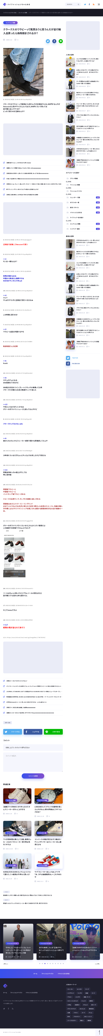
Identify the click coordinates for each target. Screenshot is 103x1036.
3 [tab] (44, 963)
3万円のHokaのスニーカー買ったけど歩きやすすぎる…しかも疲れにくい (26, 702)
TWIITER (75, 358)
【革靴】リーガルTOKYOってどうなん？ (16, 681)
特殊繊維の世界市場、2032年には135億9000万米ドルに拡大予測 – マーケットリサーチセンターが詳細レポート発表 (34, 697)
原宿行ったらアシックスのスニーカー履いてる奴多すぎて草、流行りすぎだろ (25, 903)
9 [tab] (60, 963)
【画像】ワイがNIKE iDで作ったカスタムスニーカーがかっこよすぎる (16, 808)
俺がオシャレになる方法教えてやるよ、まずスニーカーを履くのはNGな (87, 94)
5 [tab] (50, 963)
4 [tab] (47, 963)
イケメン (76, 1012)
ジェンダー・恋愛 (84, 197)
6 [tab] (52, 963)
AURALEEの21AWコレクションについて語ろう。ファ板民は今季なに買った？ (17, 873)
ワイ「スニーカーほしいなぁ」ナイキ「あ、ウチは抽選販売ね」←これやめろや (48, 874)
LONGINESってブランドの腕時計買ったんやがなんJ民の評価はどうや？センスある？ (48, 809)
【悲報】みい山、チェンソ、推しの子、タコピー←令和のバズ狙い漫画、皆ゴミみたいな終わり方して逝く (34, 184)
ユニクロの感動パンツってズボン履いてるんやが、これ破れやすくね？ (87, 60)
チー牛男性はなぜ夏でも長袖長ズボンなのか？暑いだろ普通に (87, 82)
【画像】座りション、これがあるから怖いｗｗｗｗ (18, 163)
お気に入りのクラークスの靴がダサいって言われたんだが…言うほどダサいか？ (87, 72)
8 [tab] (58, 963)
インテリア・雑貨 (84, 229)
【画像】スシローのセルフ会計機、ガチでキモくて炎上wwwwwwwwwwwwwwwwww (30, 713)
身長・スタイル (84, 207)
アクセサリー (77, 1016)
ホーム (35, 973)
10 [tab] (63, 963)
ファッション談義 (75, 185)
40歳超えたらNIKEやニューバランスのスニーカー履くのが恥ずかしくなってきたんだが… (88, 140)
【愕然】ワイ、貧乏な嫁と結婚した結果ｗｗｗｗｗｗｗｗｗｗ (20, 707)
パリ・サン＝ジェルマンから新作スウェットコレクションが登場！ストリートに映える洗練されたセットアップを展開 (34, 686)
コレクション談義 (10, 23)
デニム (90, 1012)
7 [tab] (55, 963)
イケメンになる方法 (84, 212)
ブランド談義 (74, 178)
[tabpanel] (18, 942)
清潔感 (89, 1020)
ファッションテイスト (76, 191)
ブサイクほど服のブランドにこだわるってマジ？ (87, 116)
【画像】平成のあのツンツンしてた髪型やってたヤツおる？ (87, 161)
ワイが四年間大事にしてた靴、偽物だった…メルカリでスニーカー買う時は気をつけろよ (17, 842)
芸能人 (82, 1020)
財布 (68, 1016)
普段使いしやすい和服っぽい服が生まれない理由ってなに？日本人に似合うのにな (27, 895)
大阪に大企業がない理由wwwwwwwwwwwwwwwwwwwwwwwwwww (27, 178)
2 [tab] (42, 963)
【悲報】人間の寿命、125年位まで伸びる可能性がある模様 (22, 194)
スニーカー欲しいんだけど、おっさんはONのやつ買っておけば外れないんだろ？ (87, 106)
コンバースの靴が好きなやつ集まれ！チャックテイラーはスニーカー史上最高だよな (48, 842)
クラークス (7, 722)
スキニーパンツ (88, 1016)
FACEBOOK (76, 363)
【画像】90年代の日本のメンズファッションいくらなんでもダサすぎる (51, 948)
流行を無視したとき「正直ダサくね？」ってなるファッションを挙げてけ (87, 127)
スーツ (83, 1012)
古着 (68, 1012)
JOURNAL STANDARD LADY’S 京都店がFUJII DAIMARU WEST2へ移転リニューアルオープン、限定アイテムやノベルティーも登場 (34, 691)
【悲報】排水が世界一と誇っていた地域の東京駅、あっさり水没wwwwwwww (27, 173)
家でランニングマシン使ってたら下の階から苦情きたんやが (22, 189)
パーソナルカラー (71, 1020)
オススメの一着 (84, 202)
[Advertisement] (33, 139)
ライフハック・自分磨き (76, 217)
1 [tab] (39, 963)
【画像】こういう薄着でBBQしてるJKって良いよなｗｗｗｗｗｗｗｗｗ (23, 168)
